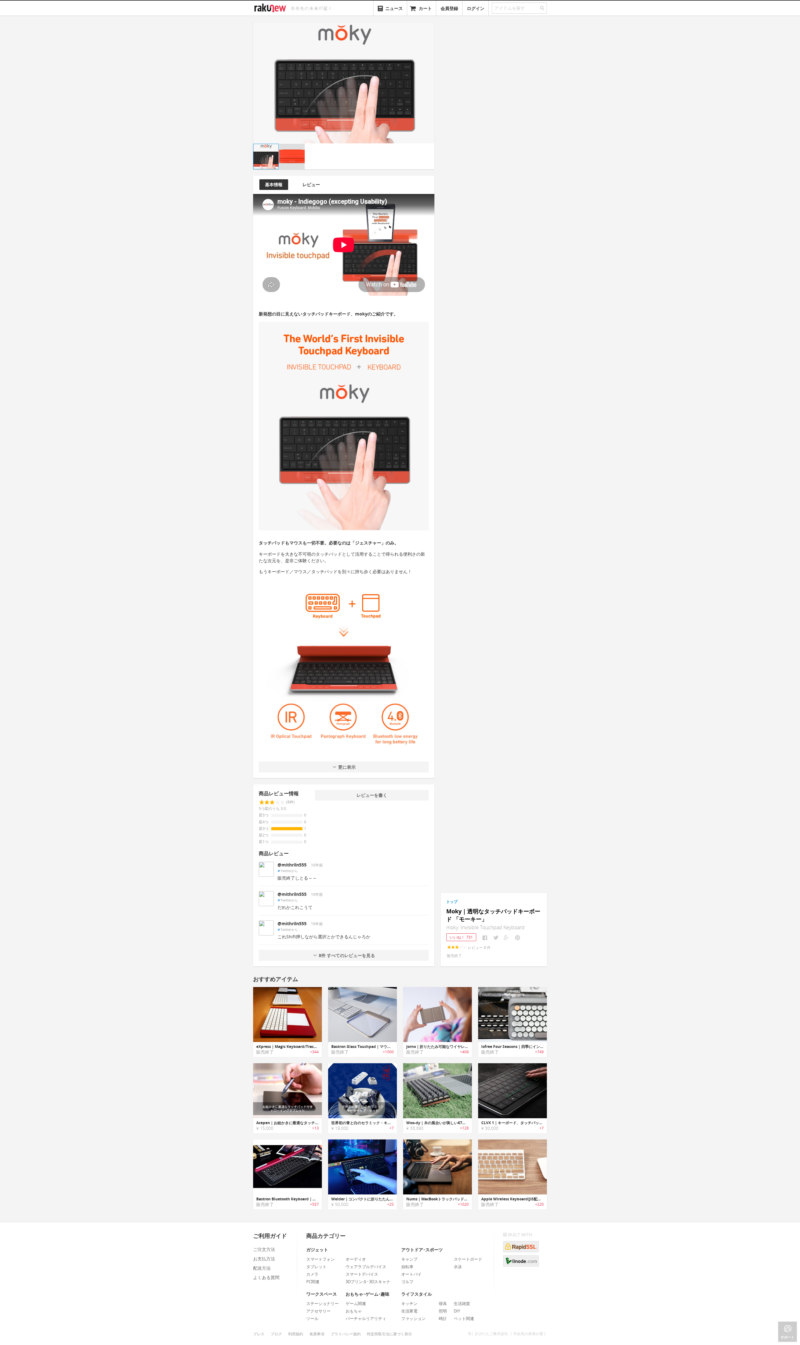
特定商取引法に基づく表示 (389, 1334)
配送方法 (262, 1268)
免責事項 (316, 1334)
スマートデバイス (362, 1274)
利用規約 (295, 1334)
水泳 (458, 1266)
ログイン (475, 8)
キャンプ (409, 1259)
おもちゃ (354, 1311)
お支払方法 (264, 1259)
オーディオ (356, 1259)
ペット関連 (464, 1318)
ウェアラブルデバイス (366, 1266)
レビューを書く (372, 795)
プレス (258, 1334)
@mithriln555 (292, 865)
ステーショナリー (322, 1303)
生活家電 (409, 1311)
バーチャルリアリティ (366, 1318)
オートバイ (411, 1274)
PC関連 (312, 1281)
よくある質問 (266, 1277)
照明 (443, 1311)
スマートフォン (320, 1259)
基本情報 (273, 184)
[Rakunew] (271, 7)
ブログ (276, 1334)
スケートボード (468, 1259)
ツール (312, 1318)
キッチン (409, 1303)
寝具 (443, 1303)
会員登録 (449, 8)
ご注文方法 (264, 1249)
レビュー (311, 184)
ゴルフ (407, 1281)
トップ (452, 901)
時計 (443, 1318)
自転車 (407, 1266)
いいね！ (461, 937)
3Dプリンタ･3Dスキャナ (368, 1281)
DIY (457, 1311)
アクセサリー (318, 1311)
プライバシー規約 (346, 1334)
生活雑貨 (462, 1303)
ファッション (413, 1318)
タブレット (316, 1266)
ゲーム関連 (356, 1303)
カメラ (312, 1274)
